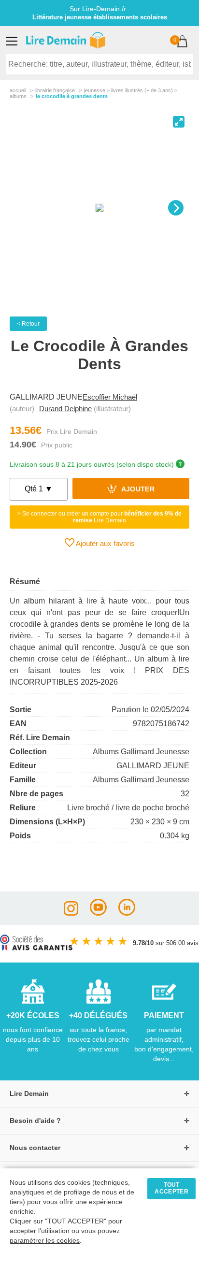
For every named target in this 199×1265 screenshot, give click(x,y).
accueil (18, 90)
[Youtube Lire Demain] (98, 913)
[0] (182, 42)
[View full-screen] (179, 122)
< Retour (28, 323)
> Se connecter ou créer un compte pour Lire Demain (99, 517)
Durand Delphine (65, 408)
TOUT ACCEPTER (171, 1188)
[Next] (176, 207)
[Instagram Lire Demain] (71, 913)
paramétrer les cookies (45, 1240)
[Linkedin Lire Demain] (126, 913)
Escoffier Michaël (110, 397)
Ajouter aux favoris (104, 543)
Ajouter (137, 489)
